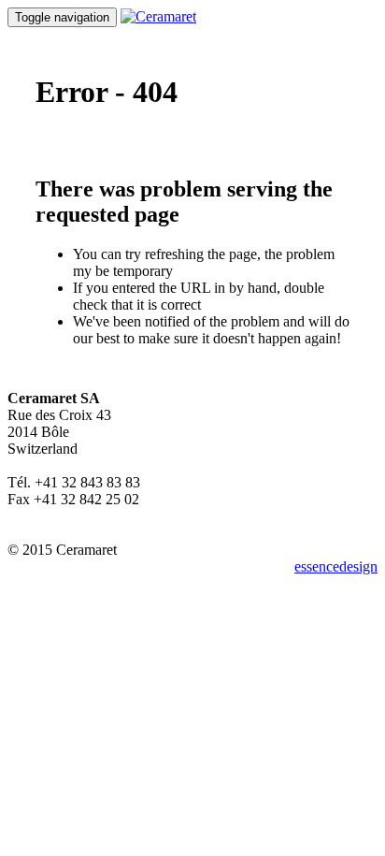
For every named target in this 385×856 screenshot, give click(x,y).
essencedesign (336, 566)
